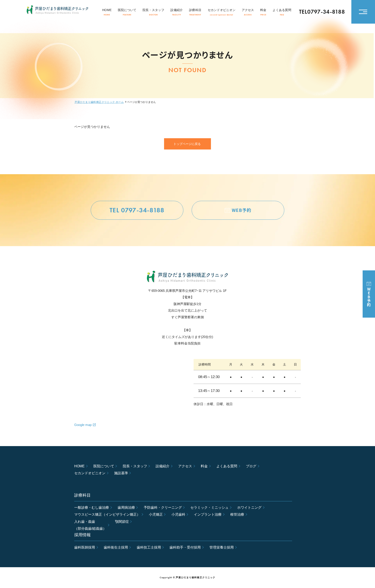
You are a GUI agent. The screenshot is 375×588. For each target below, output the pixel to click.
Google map (83, 425)
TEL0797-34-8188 (322, 12)
